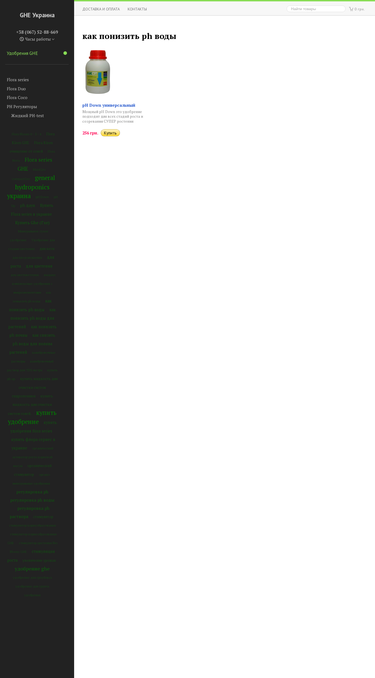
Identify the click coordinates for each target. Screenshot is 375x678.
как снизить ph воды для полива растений (32, 344)
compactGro (21, 179)
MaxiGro (39, 169)
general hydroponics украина (31, 187)
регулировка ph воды (32, 500)
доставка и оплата (101, 9)
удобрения (32, 595)
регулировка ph (32, 491)
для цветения (39, 266)
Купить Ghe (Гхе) (32, 222)
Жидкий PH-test (27, 115)
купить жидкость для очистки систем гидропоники (35, 387)
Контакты (137, 9)
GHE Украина (37, 15)
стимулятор (43, 516)
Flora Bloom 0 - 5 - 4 (26, 134)
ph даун (27, 205)
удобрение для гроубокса (32, 577)
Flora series (18, 79)
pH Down (42, 197)
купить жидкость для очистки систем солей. (30, 404)
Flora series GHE (35, 164)
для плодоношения (27, 257)
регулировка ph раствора (29, 512)
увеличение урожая (39, 560)
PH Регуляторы (22, 106)
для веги (47, 248)
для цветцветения (25, 275)
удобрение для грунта (32, 586)
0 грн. (359, 9)
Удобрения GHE (22, 53)
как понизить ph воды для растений (32, 318)
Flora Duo (16, 88)
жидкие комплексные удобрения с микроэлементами (34, 283)
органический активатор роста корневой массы (32, 457)
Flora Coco (17, 97)
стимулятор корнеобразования (32, 525)
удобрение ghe (32, 568)
